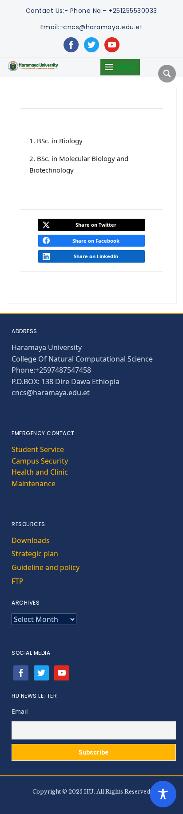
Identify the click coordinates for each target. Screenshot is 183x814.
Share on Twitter (96, 224)
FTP (18, 581)
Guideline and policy (46, 567)
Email (20, 711)
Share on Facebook (95, 240)
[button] (120, 67)
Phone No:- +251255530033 (113, 10)
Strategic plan (35, 553)
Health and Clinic (40, 472)
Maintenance (34, 483)
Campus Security (40, 461)
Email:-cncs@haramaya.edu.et (91, 27)
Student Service (38, 449)
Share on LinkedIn (96, 256)
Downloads (31, 540)
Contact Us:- (47, 10)
